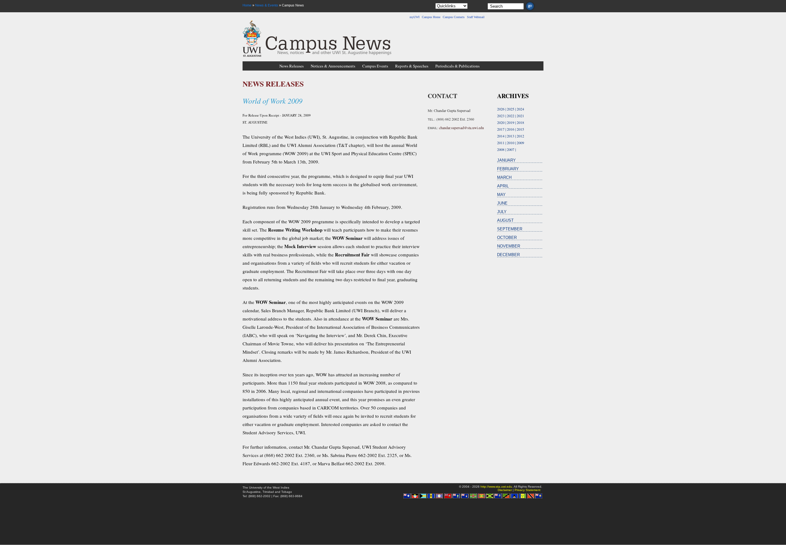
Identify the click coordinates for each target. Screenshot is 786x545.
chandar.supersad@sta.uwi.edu (461, 127)
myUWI (414, 17)
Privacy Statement (527, 490)
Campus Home (431, 17)
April (503, 186)
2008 (500, 149)
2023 (500, 115)
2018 (520, 122)
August (505, 220)
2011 (500, 142)
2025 (510, 108)
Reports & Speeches (411, 66)
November (508, 246)
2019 (510, 122)
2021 (520, 115)
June (502, 203)
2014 (500, 135)
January (506, 160)
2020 (500, 122)
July (502, 211)
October (507, 237)
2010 (510, 142)
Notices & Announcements (333, 66)
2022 (510, 115)
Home (247, 5)
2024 (520, 108)
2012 (520, 135)
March (504, 177)
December (508, 254)
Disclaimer (505, 490)
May (501, 194)
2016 (510, 129)
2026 (500, 108)
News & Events (266, 5)
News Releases (291, 66)
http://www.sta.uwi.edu (496, 486)
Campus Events (375, 66)
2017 (500, 129)
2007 (510, 149)
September (509, 229)
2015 (520, 129)
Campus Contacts (454, 17)
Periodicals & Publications (457, 66)
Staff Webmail (475, 17)
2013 (510, 135)
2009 (520, 142)
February (508, 169)
